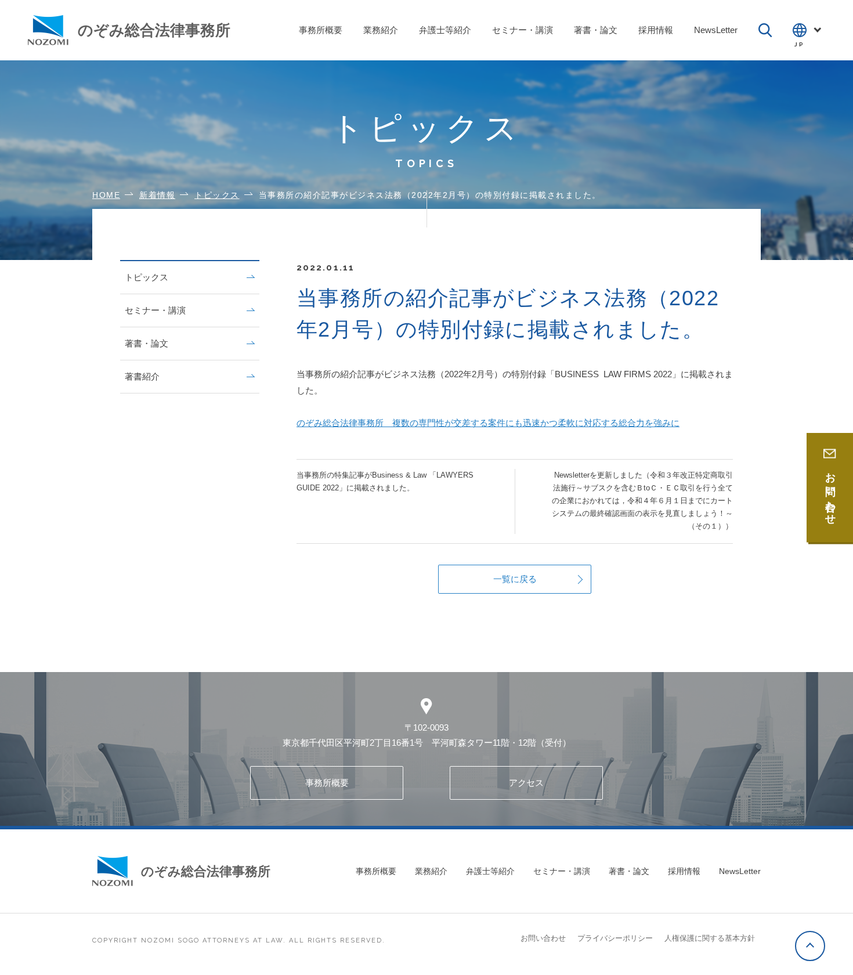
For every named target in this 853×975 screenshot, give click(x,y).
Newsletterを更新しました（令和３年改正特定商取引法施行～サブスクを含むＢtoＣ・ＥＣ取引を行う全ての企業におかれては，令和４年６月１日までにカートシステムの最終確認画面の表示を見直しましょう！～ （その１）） (642, 500)
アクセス (526, 783)
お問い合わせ (543, 938)
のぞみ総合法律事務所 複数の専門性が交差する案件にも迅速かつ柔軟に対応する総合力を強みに (488, 423)
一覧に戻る (515, 579)
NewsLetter (740, 871)
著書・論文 (146, 343)
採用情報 (684, 871)
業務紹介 (431, 871)
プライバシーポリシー (615, 938)
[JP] (809, 30)
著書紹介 (142, 376)
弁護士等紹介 (490, 871)
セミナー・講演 (155, 310)
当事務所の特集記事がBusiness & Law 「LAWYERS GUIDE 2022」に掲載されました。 (385, 481)
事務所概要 (327, 783)
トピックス (146, 277)
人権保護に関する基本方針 (709, 938)
